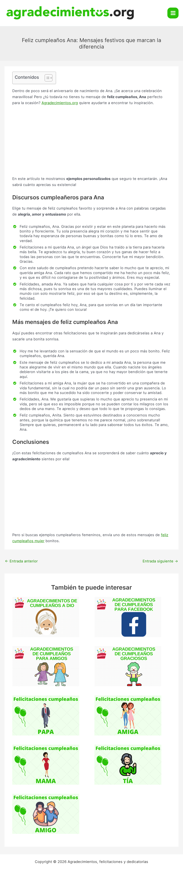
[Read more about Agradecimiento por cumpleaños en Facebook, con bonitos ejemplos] (127, 616)
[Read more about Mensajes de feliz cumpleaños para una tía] (127, 764)
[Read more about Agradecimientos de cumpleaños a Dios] (45, 616)
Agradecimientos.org (60, 103)
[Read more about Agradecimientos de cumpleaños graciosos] (127, 666)
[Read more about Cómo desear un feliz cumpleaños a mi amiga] (127, 715)
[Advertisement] (91, 143)
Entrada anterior (21, 561)
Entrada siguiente (160, 561)
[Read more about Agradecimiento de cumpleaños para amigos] (45, 666)
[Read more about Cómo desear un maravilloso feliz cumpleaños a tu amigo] (45, 813)
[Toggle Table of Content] (46, 78)
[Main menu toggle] (173, 13)
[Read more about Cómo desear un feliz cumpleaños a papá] (45, 715)
